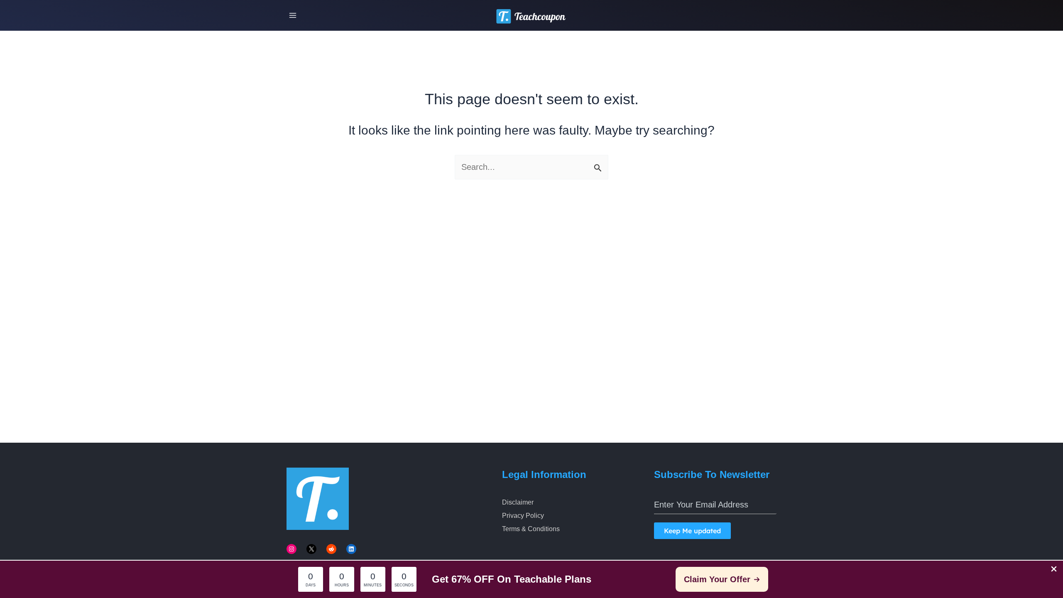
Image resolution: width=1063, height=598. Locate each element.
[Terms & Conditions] (531, 529)
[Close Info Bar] (1054, 569)
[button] (722, 579)
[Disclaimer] (518, 502)
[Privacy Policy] (523, 515)
